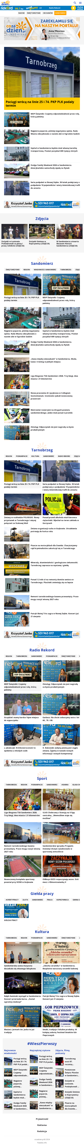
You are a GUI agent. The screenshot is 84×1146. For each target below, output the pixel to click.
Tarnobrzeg (65, 270)
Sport (42, 778)
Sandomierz (60, 13)
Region (27, 270)
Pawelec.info (42, 1143)
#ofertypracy (12, 900)
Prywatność (42, 1119)
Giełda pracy (42, 893)
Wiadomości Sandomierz (45, 270)
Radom (21, 13)
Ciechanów (48, 13)
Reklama (42, 1125)
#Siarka (64, 785)
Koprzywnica (63, 900)
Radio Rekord (64, 456)
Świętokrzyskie (33, 13)
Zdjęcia (42, 218)
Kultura (35, 456)
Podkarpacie (21, 456)
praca (49, 900)
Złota (25, 900)
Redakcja (42, 1131)
